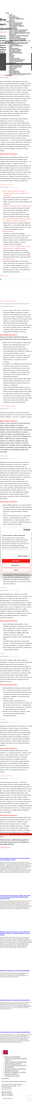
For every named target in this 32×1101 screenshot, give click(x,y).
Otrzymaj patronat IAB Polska (15, 1069)
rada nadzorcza (13, 17)
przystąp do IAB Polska (15, 23)
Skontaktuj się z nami (12, 1076)
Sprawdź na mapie (7, 1098)
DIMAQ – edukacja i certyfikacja (18, 30)
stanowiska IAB (13, 44)
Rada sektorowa (14, 48)
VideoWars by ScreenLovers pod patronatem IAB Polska (15, 970)
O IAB (7, 13)
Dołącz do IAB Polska (12, 1056)
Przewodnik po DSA (14, 72)
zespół (11, 20)
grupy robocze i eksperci (16, 25)
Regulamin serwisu (11, 1070)
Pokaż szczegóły (22, 556)
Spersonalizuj (15, 565)
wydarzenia (9, 41)
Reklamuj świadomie (15, 49)
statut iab (12, 15)
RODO (10, 47)
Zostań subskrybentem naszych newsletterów (15, 1066)
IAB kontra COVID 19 (14, 51)
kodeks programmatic (15, 52)
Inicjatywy (9, 42)
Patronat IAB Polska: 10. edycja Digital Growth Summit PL (15, 1000)
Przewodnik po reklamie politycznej (20, 73)
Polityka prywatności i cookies (15, 1072)
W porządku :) (16, 561)
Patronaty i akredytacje (16, 18)
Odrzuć (16, 570)
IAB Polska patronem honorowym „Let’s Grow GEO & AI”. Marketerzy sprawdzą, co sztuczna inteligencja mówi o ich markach (15, 933)
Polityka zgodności (11, 1074)
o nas (10, 14)
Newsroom (9, 75)
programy (9, 28)
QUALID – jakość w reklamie (17, 31)
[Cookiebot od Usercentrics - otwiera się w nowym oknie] (23, 530)
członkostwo (10, 21)
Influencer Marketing (15, 45)
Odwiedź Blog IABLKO (13, 1063)
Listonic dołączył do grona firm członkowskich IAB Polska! (15, 1032)
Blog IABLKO (12, 27)
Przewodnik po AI (14, 71)
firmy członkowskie (15, 24)
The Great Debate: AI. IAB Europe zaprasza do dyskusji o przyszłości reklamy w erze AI (15, 859)
